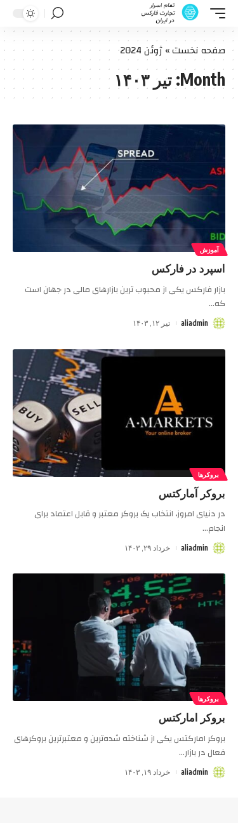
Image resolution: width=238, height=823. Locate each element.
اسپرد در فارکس (188, 268)
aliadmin (194, 323)
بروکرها (208, 474)
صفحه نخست (198, 50)
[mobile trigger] (214, 13)
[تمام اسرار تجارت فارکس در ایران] (170, 13)
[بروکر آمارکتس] (119, 413)
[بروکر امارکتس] (119, 637)
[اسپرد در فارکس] (119, 188)
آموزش (209, 249)
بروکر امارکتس (192, 717)
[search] (57, 13)
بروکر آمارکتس (192, 493)
